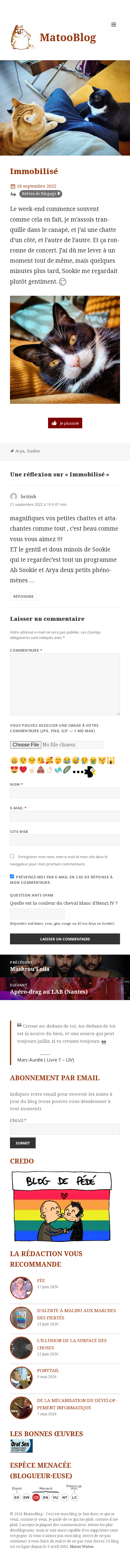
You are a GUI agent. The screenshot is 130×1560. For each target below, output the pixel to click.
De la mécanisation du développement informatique (77, 1403)
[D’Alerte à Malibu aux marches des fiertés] (21, 1318)
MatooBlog (68, 37)
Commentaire (26, 650)
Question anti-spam (32, 895)
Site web (19, 831)
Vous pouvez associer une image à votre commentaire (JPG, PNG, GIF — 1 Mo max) (54, 728)
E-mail (18, 808)
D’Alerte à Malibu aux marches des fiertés (76, 1314)
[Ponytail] (21, 1378)
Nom (16, 784)
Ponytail (48, 1370)
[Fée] (21, 1288)
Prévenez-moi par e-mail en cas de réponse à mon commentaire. (61, 879)
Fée (41, 1280)
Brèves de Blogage (39, 193)
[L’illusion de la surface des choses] (21, 1348)
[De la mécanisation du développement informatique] (21, 1408)
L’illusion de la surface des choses (72, 1344)
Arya (19, 451)
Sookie (33, 451)
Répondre (23, 596)
